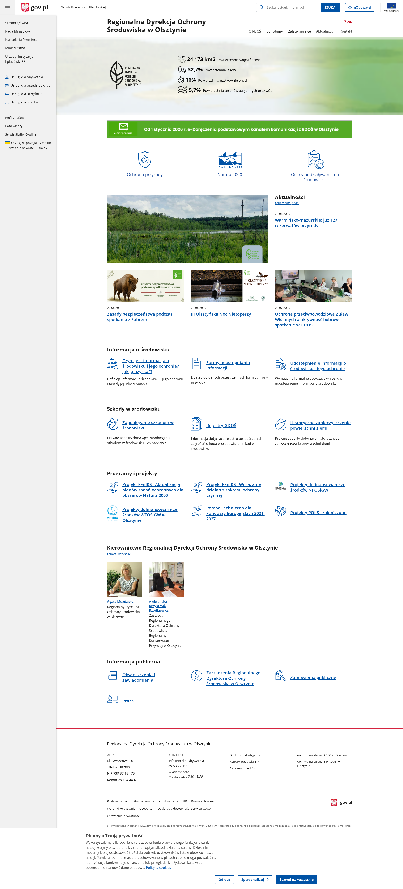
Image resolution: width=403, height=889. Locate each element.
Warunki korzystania (121, 809)
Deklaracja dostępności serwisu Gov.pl (185, 809)
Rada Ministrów (17, 31)
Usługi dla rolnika (24, 102)
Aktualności (325, 31)
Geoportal (146, 809)
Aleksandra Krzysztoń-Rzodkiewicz (159, 606)
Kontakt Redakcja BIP (244, 762)
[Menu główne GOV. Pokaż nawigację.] (7, 7)
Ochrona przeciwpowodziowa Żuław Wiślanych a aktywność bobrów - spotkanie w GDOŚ (311, 319)
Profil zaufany (14, 118)
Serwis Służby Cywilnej (21, 134)
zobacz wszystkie (287, 203)
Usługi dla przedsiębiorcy (30, 85)
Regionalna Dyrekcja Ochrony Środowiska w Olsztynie (156, 26)
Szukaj (330, 7)
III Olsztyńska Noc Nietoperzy (221, 314)
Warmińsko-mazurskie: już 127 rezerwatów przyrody (306, 222)
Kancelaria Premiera (21, 39)
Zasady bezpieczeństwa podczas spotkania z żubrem (140, 316)
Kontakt (346, 31)
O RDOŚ (255, 31)
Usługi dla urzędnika (26, 93)
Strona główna (21, 22)
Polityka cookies (118, 801)
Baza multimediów (243, 768)
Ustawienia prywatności (123, 816)
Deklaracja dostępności (246, 755)
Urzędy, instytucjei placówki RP (19, 59)
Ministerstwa (15, 48)
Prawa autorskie (202, 801)
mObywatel (361, 8)
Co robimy (274, 31)
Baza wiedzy (13, 126)
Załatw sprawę (299, 31)
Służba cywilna (143, 801)
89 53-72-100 (178, 766)
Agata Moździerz (120, 601)
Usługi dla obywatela (26, 77)
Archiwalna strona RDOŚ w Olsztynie (322, 755)
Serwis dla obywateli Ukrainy (28, 145)
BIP (184, 801)
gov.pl (346, 807)
